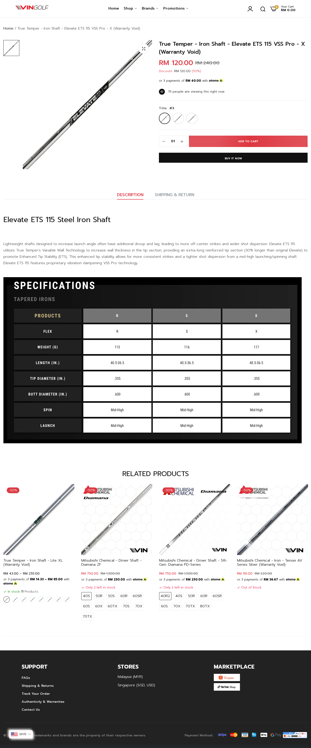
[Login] (251, 8)
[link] (66, 492)
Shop (129, 8)
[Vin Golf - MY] (31, 8)
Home (113, 8)
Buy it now (233, 158)
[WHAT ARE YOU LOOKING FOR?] (263, 8)
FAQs (26, 677)
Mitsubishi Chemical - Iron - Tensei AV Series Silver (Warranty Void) (269, 562)
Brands (149, 8)
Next (296, 553)
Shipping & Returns (38, 685)
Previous (14, 553)
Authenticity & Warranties (43, 701)
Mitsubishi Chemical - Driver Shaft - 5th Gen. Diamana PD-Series (192, 562)
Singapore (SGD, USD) (136, 685)
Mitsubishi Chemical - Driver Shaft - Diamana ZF (111, 562)
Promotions (174, 8)
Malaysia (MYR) (130, 677)
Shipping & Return (174, 195)
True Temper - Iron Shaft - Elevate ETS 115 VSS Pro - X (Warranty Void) (232, 48)
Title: (166, 108)
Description (130, 195)
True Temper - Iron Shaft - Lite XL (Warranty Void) (33, 562)
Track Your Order (36, 693)
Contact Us (31, 709)
